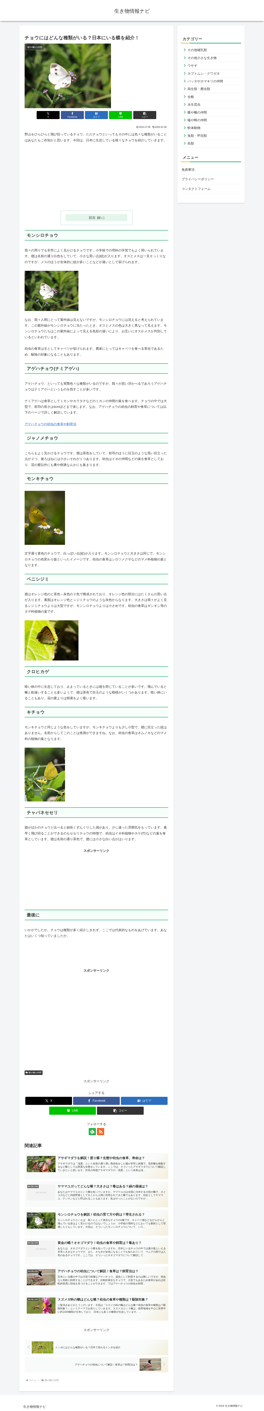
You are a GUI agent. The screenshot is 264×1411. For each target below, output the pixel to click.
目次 (92, 218)
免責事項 (188, 169)
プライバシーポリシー (198, 179)
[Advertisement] (96, 180)
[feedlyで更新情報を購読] (92, 1131)
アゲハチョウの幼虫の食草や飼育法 (50, 424)
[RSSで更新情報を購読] (100, 1131)
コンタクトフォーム (196, 189)
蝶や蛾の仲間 (35, 1072)
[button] (144, 115)
